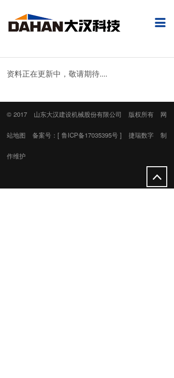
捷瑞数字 (141, 135)
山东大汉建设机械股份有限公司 (78, 114)
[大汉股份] (63, 25)
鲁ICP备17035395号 (89, 135)
